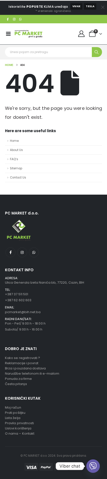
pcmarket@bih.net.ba (23, 312)
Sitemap (16, 168)
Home (14, 141)
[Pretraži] (97, 52)
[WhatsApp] (21, 19)
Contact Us (18, 178)
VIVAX (76, 6)
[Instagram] (14, 19)
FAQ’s (14, 159)
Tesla (90, 6)
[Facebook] (8, 19)
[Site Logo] (28, 34)
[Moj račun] (81, 33)
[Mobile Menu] (8, 33)
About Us (16, 150)
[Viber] (93, 466)
